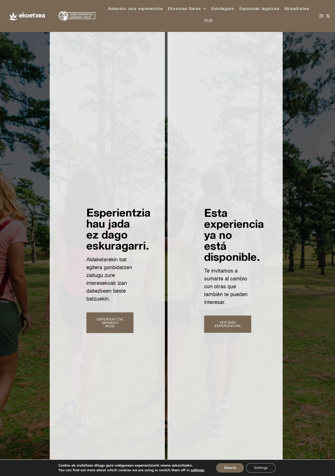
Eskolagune (222, 8)
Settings (261, 467)
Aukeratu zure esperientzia (135, 8)
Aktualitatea (296, 8)
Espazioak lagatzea (259, 8)
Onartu (230, 467)
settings (197, 470)
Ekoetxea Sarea (184, 8)
